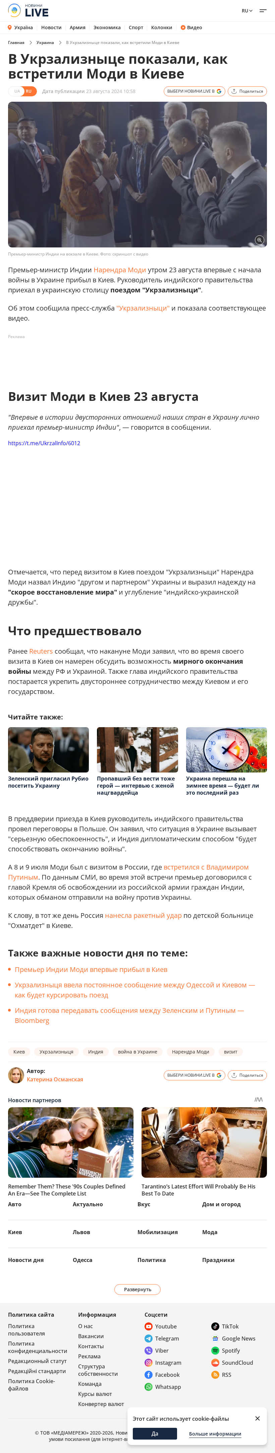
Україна (23, 27)
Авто (14, 1204)
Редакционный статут (37, 1361)
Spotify (231, 1350)
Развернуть (137, 1289)
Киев (19, 1051)
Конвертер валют (101, 1404)
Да (155, 1433)
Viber (162, 1350)
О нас (85, 1326)
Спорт (136, 27)
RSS (226, 1374)
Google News (239, 1338)
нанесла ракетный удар (143, 915)
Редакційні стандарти (37, 1371)
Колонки (161, 27)
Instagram (168, 1362)
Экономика (107, 27)
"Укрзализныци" (143, 308)
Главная (16, 42)
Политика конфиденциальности (37, 1347)
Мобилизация (158, 1232)
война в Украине (137, 1051)
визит (230, 1051)
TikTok (230, 1326)
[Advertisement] (130, 357)
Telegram (167, 1338)
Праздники (218, 1260)
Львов (81, 1232)
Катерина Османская (55, 1079)
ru (245, 10)
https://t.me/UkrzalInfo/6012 (44, 443)
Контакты (91, 1346)
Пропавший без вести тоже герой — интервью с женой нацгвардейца (136, 785)
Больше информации (215, 1434)
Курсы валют (95, 1394)
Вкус (144, 1204)
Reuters (41, 651)
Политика (152, 1260)
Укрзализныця (56, 1051)
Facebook (167, 1374)
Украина (45, 42)
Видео (194, 27)
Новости (51, 27)
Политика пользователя (26, 1329)
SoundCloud (237, 1362)
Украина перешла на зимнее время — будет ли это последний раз (222, 785)
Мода (210, 1232)
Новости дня (26, 1260)
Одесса (83, 1260)
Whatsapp (168, 1387)
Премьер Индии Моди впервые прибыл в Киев (91, 969)
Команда (90, 1384)
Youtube (166, 1326)
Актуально (88, 1204)
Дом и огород (221, 1204)
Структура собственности (98, 1370)
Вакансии (91, 1336)
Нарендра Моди (120, 269)
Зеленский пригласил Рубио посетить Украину (48, 782)
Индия (95, 1051)
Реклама (89, 1356)
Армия (78, 27)
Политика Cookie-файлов (31, 1384)
